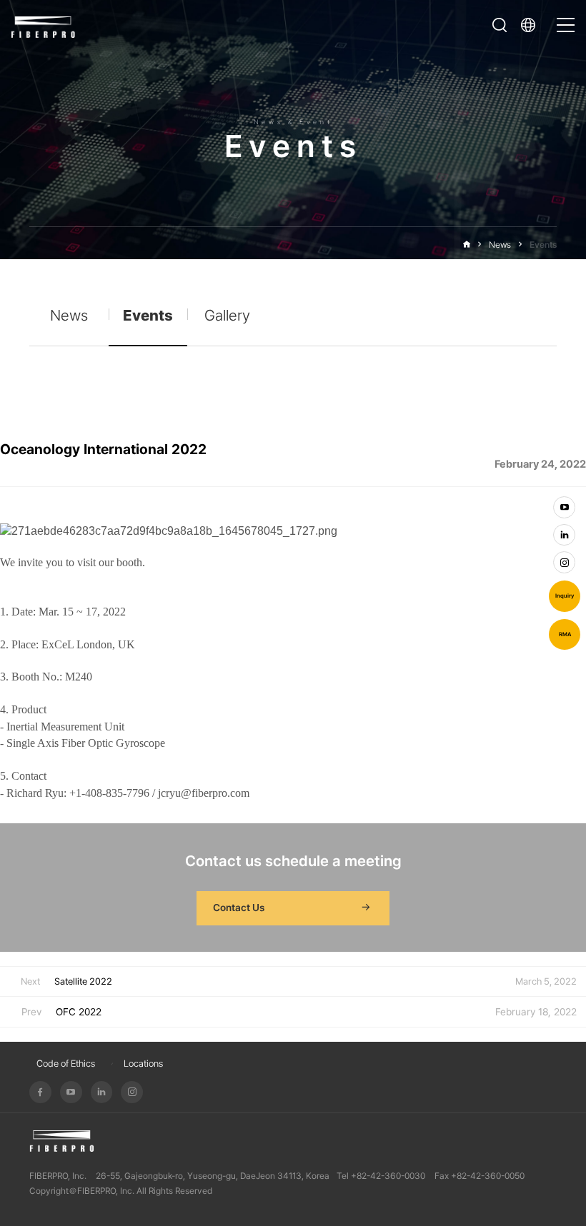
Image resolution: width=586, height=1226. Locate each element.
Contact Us (238, 907)
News (500, 244)
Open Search (499, 25)
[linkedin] (102, 1092)
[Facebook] (40, 1092)
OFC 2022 (78, 1012)
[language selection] (531, 25)
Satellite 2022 (83, 981)
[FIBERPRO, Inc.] (43, 25)
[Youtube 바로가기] (564, 507)
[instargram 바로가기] (564, 562)
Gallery (227, 315)
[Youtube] (71, 1092)
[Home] (466, 244)
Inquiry (564, 596)
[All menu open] (566, 18)
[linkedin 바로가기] (564, 535)
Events (543, 244)
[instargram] (132, 1092)
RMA (565, 634)
